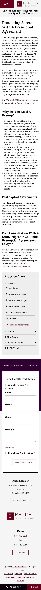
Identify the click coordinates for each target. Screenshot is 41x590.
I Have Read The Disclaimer (21, 453)
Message (9, 429)
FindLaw (20, 580)
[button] (6, 3)
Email (8, 404)
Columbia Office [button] (20, 500)
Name (8, 392)
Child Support (13, 337)
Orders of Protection (17, 312)
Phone (8, 417)
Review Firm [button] (20, 552)
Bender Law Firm (18, 567)
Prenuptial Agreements (18, 325)
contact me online (29, 100)
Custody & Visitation (16, 342)
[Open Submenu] (35, 283)
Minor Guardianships (17, 306)
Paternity (12, 318)
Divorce (10, 331)
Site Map (18, 574)
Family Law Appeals (17, 294)
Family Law (12, 283)
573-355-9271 (12, 100)
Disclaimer (9, 447)
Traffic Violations (14, 348)
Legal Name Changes (17, 300)
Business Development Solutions (19, 577)
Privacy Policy (30, 574)
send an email (24, 266)
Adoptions (13, 288)
